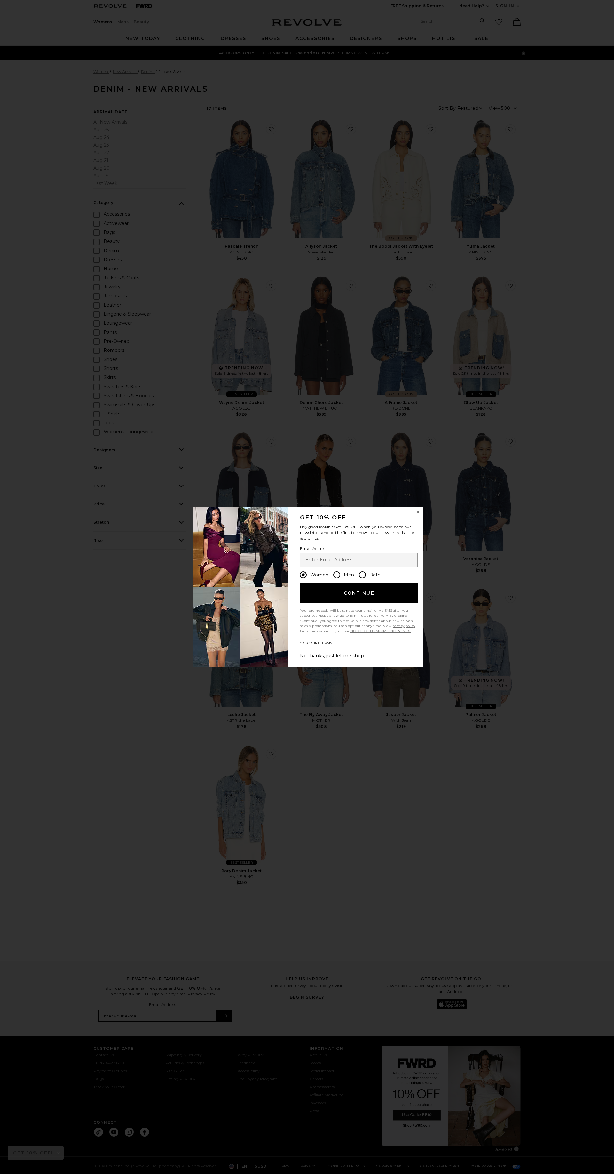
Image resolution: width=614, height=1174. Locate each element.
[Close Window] (418, 512)
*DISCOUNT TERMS (316, 643)
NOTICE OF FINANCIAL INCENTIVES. (380, 631)
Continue (359, 593)
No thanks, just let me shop (332, 656)
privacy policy (403, 626)
